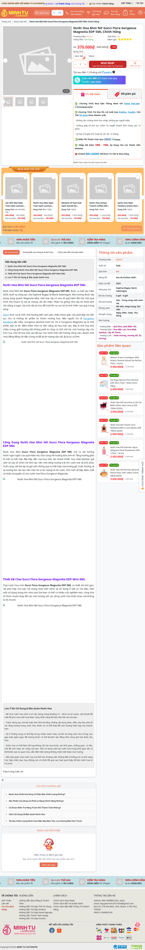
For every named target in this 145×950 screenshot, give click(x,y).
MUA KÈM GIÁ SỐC (29, 169)
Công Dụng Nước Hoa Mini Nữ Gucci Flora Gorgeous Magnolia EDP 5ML (43, 270)
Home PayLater (132, 103)
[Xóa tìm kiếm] (59, 13)
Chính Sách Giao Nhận (64, 900)
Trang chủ (6, 21)
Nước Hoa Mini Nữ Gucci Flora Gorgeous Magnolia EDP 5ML (37, 266)
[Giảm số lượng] (75, 64)
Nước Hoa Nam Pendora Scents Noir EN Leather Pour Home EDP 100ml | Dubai (128, 204)
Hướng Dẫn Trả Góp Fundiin (32, 918)
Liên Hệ (5, 903)
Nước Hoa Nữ (20, 21)
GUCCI (90, 36)
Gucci (6, 314)
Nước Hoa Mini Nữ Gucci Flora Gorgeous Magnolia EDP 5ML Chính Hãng (64, 21)
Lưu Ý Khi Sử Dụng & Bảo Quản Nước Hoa (28, 277)
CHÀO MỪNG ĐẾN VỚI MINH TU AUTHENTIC (23, 3)
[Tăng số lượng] (85, 64)
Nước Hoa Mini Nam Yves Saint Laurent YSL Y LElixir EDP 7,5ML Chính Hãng (43, 204)
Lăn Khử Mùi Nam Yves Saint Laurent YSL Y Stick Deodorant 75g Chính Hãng (16, 204)
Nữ (118, 36)
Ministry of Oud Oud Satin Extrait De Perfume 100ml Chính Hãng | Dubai (72, 204)
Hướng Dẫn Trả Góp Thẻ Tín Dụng (35, 906)
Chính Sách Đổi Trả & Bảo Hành (68, 903)
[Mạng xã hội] (137, 924)
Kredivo (122, 112)
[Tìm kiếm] (54, 13)
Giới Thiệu (126, 3)
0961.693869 (92, 153)
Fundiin (131, 112)
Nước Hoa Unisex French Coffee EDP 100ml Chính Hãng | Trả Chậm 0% (99, 204)
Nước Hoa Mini (101, 162)
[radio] (119, 39)
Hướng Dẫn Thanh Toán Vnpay (33, 915)
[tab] (48, 794)
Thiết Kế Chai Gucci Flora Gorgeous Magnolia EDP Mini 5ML (36, 273)
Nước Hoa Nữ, (89, 162)
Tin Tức (139, 3)
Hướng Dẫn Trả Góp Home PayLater (36, 912)
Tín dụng (83, 115)
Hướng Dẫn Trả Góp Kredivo (32, 909)
